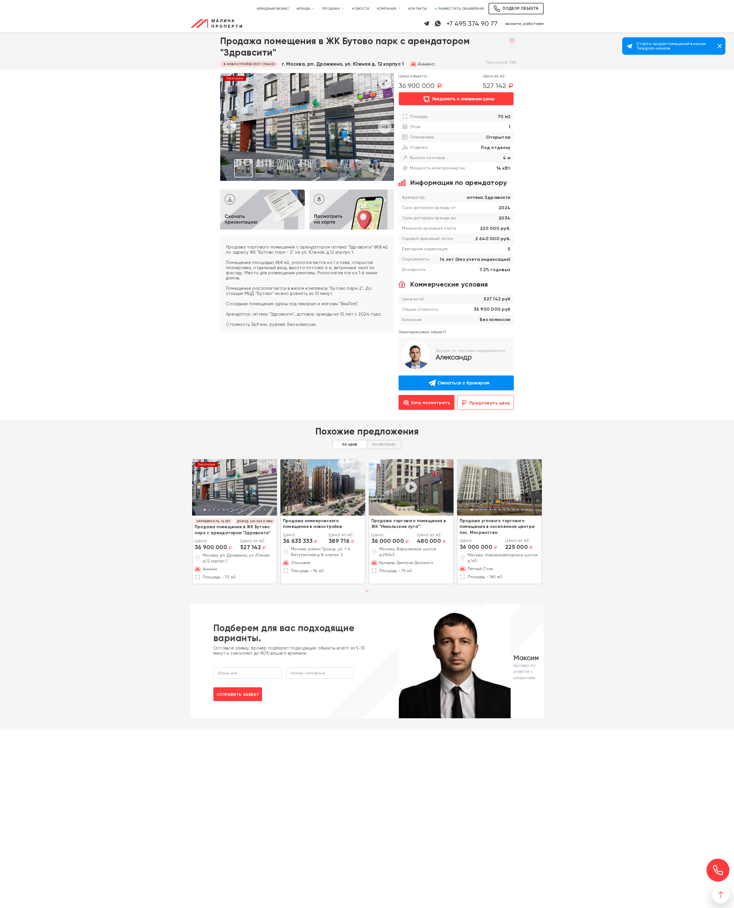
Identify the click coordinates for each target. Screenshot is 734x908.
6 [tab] (228, 510)
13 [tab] (260, 510)
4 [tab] (218, 510)
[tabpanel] (234, 487)
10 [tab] (246, 510)
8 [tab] (237, 510)
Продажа (331, 9)
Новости (360, 9)
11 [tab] (250, 510)
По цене (349, 445)
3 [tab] (214, 510)
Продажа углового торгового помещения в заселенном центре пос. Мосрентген (497, 526)
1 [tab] (205, 510)
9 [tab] (241, 510)
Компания (386, 9)
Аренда (303, 9)
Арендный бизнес (273, 9)
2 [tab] (209, 510)
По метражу (384, 445)
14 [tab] (264, 510)
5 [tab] (223, 510)
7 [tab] (232, 510)
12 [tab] (255, 510)
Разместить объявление (461, 9)
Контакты (417, 9)
